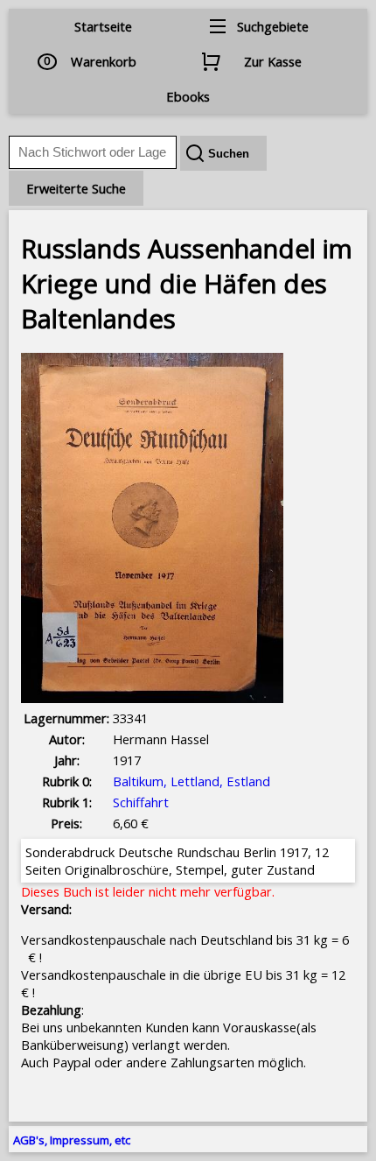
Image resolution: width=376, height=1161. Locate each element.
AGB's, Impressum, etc (71, 1140)
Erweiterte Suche (76, 188)
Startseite (103, 26)
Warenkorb (103, 61)
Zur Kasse (273, 61)
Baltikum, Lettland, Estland (191, 781)
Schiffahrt (141, 802)
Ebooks (188, 96)
